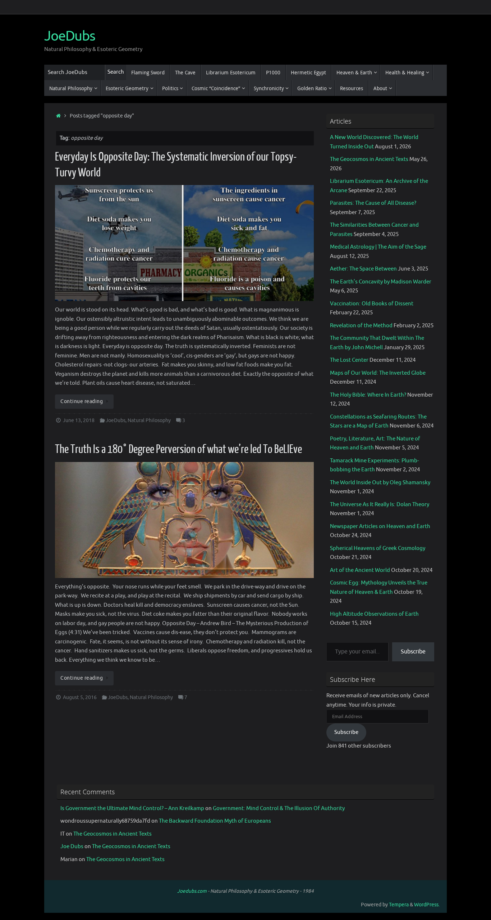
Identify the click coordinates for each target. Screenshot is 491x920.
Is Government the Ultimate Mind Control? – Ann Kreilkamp (132, 808)
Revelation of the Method (361, 325)
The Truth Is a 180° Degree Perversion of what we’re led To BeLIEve (178, 449)
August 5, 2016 (80, 697)
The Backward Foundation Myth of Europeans (215, 821)
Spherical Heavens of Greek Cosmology (377, 548)
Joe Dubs (71, 846)
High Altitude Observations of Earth (374, 614)
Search (115, 72)
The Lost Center (349, 360)
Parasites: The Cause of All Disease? (373, 203)
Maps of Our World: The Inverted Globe (378, 373)
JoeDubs (69, 36)
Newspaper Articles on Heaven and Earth (380, 526)
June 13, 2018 (79, 420)
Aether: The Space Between (363, 268)
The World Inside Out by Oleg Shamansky (380, 482)
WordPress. (427, 905)
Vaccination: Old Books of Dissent (371, 303)
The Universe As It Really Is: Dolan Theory (379, 504)
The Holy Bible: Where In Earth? (368, 395)
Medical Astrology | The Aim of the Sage (378, 247)
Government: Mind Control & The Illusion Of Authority (279, 808)
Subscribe (413, 651)
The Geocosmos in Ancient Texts (369, 159)
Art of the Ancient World (360, 570)
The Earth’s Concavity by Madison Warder (380, 281)
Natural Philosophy (149, 420)
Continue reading (81, 401)
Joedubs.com (192, 891)
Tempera (399, 905)
